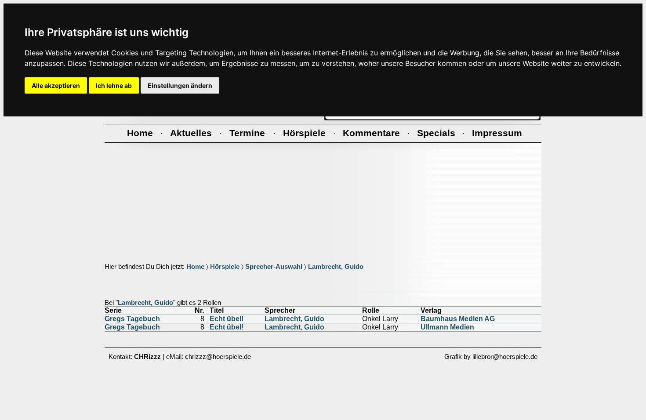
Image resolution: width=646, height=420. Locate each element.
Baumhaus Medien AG (458, 318)
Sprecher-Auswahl (273, 266)
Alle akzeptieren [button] (56, 85)
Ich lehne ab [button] (114, 85)
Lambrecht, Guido (335, 266)
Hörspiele (225, 266)
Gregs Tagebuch (132, 318)
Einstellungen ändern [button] (180, 85)
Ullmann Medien (447, 327)
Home (195, 266)
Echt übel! (226, 318)
